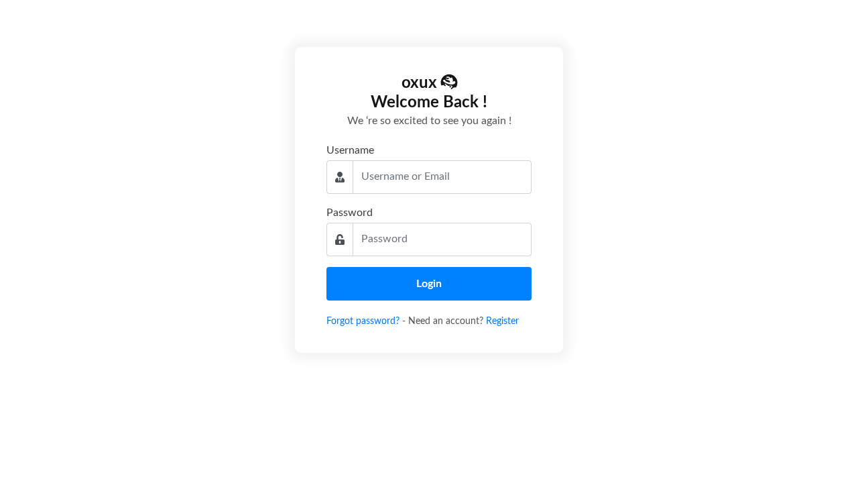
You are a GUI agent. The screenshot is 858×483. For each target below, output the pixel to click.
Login (429, 283)
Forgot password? (364, 321)
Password (349, 212)
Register (502, 321)
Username (350, 150)
